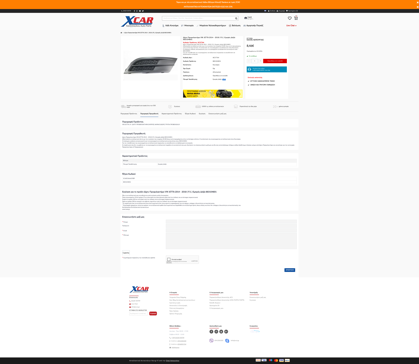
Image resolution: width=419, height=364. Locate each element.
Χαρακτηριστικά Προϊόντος (172, 114)
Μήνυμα (126, 235)
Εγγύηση (202, 114)
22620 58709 (127, 11)
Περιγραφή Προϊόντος (129, 114)
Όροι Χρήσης (174, 311)
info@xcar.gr (135, 307)
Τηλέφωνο (125, 226)
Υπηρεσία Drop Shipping (177, 297)
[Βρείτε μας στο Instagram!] (216, 331)
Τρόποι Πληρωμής (175, 314)
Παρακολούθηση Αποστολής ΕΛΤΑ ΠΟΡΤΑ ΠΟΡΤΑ (227, 300)
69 (178, 341)
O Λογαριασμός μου (216, 308)
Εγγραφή (153, 313)
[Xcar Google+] (226, 331)
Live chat (267, 70)
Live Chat (134, 304)
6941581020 (218, 340)
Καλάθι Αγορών (215, 303)
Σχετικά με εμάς (174, 303)
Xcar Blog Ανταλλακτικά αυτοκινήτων (182, 300)
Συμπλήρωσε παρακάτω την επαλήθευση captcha (139, 258)
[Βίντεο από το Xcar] (221, 331)
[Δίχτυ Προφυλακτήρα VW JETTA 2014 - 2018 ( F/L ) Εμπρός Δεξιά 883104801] (150, 66)
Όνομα (125, 222)
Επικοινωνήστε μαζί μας (217, 114)
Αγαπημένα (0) (214, 305)
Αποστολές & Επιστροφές (178, 305)
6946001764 (182, 344)
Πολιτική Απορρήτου (176, 308)
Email (125, 231)
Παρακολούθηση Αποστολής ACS (221, 297)
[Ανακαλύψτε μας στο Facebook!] (212, 331)
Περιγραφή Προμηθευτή (149, 114)
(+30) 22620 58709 (258, 70)
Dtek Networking (172, 360)
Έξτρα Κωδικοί (190, 114)
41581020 (182, 341)
